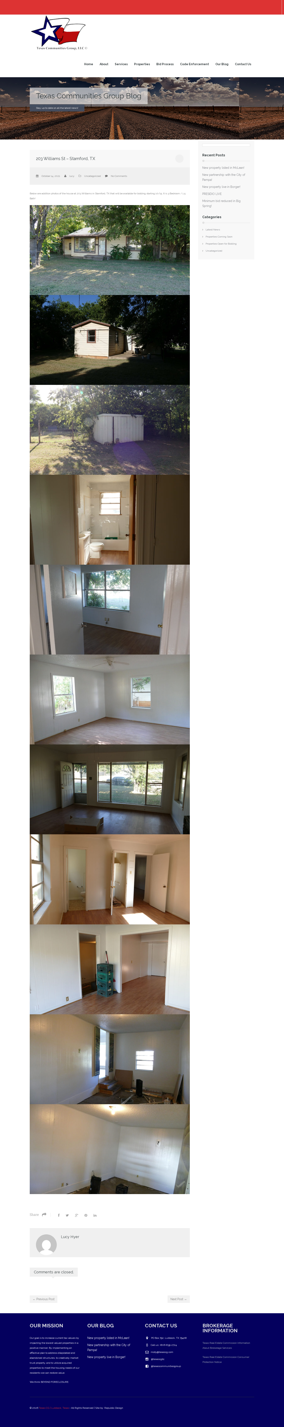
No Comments (119, 176)
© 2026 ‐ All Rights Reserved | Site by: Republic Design (77, 1407)
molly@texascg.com (162, 1352)
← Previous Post (43, 1299)
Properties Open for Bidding (221, 243)
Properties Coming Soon (219, 236)
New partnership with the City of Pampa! (223, 177)
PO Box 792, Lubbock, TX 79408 (169, 1337)
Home (88, 64)
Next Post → (178, 1299)
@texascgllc (157, 1359)
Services (121, 64)
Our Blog (221, 64)
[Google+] (76, 1215)
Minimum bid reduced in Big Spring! (221, 203)
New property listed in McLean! (223, 167)
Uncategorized (92, 176)
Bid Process (165, 64)
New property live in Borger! (221, 186)
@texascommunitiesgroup (166, 1366)
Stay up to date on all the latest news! (57, 107)
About (104, 64)
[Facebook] (59, 1215)
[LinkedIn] (95, 1215)
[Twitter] (67, 1215)
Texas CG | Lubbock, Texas (54, 1407)
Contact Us (243, 64)
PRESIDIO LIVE (212, 194)
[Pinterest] (85, 1215)
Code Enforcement (194, 64)
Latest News (213, 229)
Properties (142, 64)
